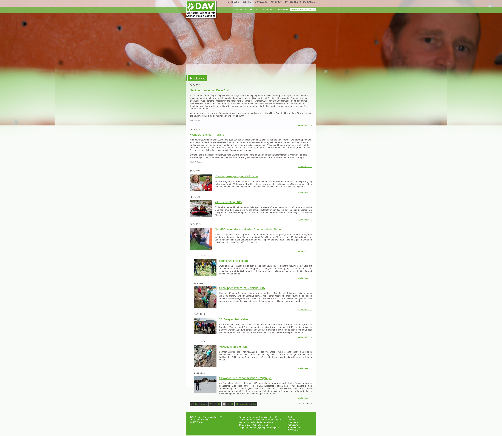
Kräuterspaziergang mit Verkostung (237, 176)
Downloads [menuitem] (261, 2)
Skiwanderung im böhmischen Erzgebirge (245, 378)
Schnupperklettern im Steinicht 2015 (242, 288)
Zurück (204, 404)
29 (219, 404)
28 (215, 404)
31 (228, 404)
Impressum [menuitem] (276, 2)
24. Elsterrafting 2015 (228, 202)
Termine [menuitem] (247, 2)
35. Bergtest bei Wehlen (234, 319)
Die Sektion (240, 9)
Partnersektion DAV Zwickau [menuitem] (300, 2)
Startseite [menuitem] (233, 2)
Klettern (283, 9)
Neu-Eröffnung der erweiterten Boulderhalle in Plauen (248, 229)
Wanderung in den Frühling (207, 134)
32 (232, 404)
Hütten (254, 9)
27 (211, 404)
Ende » (253, 404)
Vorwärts (244, 404)
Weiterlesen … (305, 125)
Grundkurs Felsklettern (233, 260)
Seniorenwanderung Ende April (209, 90)
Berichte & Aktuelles (303, 9)
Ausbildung (268, 9)
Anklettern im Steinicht (233, 346)
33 (236, 404)
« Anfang (195, 404)
